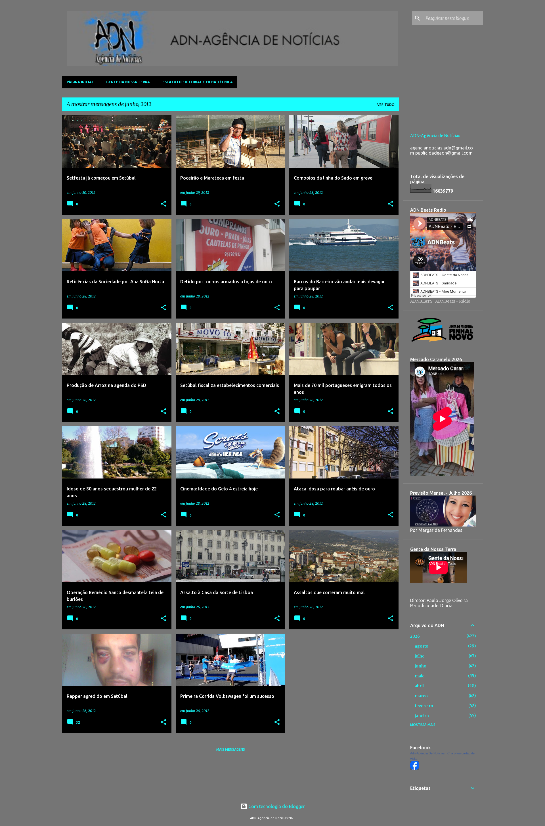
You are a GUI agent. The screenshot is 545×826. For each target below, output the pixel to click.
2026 (415, 636)
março (421, 695)
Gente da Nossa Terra (128, 82)
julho (420, 656)
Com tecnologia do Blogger (276, 806)
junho (420, 666)
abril (419, 685)
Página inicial (80, 82)
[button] (163, 204)
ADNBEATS (421, 301)
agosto (421, 646)
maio (420, 676)
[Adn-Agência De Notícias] (414, 768)
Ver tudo (386, 105)
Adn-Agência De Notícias (427, 753)
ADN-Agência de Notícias (435, 135)
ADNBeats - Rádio (452, 301)
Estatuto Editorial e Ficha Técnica (197, 82)
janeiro (422, 715)
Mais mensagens (230, 749)
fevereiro (424, 705)
